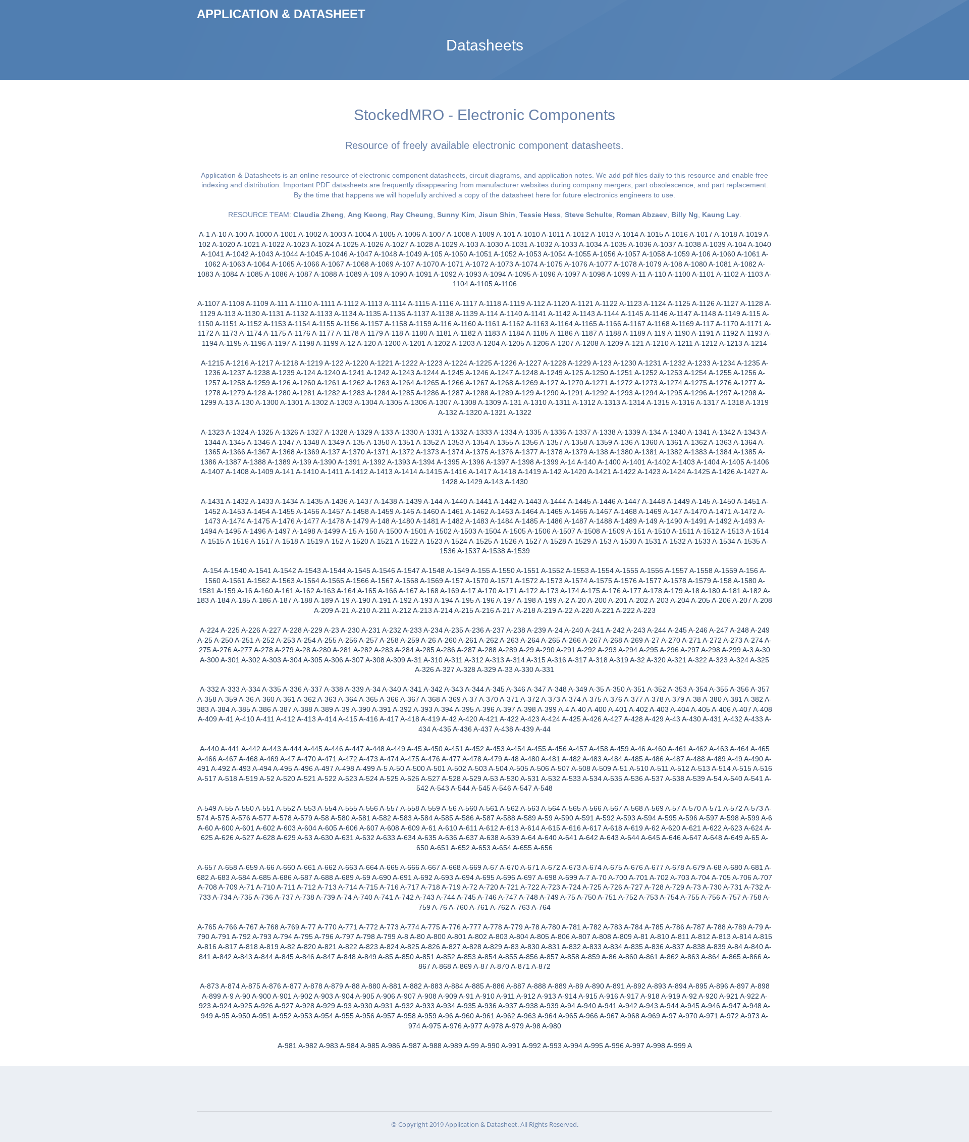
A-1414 (405, 472)
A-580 (340, 818)
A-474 (389, 759)
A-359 (227, 699)
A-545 (481, 788)
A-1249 (551, 373)
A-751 (607, 897)
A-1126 (703, 303)
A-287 (466, 650)
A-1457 (332, 511)
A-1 (204, 234)
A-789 (736, 927)
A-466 (207, 759)
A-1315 (658, 402)
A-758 (752, 897)
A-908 (427, 996)
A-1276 (720, 383)
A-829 (492, 947)
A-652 (460, 848)
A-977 (472, 1026)
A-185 (240, 600)
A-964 (547, 1016)
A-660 (285, 867)
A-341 (412, 689)
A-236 (474, 630)
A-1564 (307, 581)
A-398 (526, 709)
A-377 (633, 699)
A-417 (389, 719)
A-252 (265, 640)
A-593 (625, 818)
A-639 (509, 838)
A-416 (368, 719)
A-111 (279, 303)
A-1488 (600, 521)
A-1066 (307, 264)
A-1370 (353, 452)
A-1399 (547, 462)
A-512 (679, 768)
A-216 (484, 610)
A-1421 (599, 472)
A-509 (601, 768)
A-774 (409, 927)
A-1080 (695, 264)
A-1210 (657, 343)
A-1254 (695, 373)
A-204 (679, 600)
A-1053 (530, 254)
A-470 (306, 759)
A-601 (244, 828)
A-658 (227, 867)
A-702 (659, 877)
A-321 (676, 660)
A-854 (487, 957)
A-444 (292, 749)
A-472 (347, 759)
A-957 (385, 1016)
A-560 (467, 808)
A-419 (430, 719)
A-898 (760, 986)
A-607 (369, 828)
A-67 (490, 867)
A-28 (302, 650)
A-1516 (237, 541)
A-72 (469, 887)
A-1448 (653, 501)
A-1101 (703, 274)
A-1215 (212, 363)
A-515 (741, 768)
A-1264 (402, 383)
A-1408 (237, 472)
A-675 (612, 867)
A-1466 (575, 511)
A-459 (619, 749)
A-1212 (706, 343)
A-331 (544, 669)
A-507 (560, 768)
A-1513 (732, 531)
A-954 (323, 1016)
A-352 (656, 689)
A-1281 (303, 393)
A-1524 (455, 541)
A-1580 (745, 581)
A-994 (572, 1046)
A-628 (265, 838)
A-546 (501, 788)
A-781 (571, 927)
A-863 (689, 957)
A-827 (451, 947)
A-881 (391, 986)
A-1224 (455, 363)
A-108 (672, 264)
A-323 (718, 660)
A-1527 (530, 541)
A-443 (271, 749)
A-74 (344, 897)
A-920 (708, 996)
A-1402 (658, 462)
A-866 (752, 957)
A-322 (697, 660)
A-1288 (477, 393)
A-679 (695, 867)
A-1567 (382, 581)
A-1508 (588, 531)
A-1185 (537, 333)
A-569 (654, 808)
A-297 (689, 650)
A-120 (366, 343)
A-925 (242, 1006)
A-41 (226, 719)
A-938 (528, 1006)
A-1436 (336, 501)
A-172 (528, 591)
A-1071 (452, 264)
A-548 (543, 788)
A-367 (409, 699)
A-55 (225, 808)
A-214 (443, 610)
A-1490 (670, 521)
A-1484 (501, 521)
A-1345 (233, 442)
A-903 (323, 996)
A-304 (292, 660)
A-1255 (720, 373)
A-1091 (420, 274)
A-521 (306, 778)
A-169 (449, 591)
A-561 (488, 808)
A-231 (371, 630)
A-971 (708, 1016)
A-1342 (723, 432)
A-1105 (481, 284)
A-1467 (600, 511)
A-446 (333, 749)
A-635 (427, 838)
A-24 (555, 630)
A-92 (689, 996)
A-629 (286, 838)
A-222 (625, 610)
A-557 (389, 808)
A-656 (543, 848)
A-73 (693, 887)
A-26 (428, 640)
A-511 (659, 768)
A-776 (451, 927)
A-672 (550, 867)
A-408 (762, 709)
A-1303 (341, 402)
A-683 (220, 877)
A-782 (592, 927)
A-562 (509, 808)
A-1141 (535, 313)
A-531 (530, 778)
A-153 (602, 541)
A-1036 (640, 244)
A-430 (691, 719)
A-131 (512, 402)
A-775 (430, 927)
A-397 (505, 709)
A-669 (471, 867)
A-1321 (495, 412)
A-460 (656, 749)
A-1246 (477, 373)
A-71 (246, 887)
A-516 (762, 768)
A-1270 (571, 383)
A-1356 (526, 442)
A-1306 (415, 402)
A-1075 (551, 264)
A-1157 (371, 324)
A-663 (347, 867)
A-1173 (226, 333)
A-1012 (577, 234)
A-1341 (699, 432)
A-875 (250, 986)
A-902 (302, 996)
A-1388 (254, 462)
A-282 (362, 650)
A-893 (656, 986)
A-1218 (286, 363)
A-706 (741, 877)
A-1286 (427, 393)
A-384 (220, 709)
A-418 (409, 719)
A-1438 (385, 501)
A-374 (571, 699)
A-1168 (658, 324)
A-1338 (604, 432)
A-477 (451, 759)
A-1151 (226, 324)
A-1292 (596, 393)
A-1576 (625, 581)
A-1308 (464, 402)
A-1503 (464, 531)
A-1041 (212, 254)
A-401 (617, 709)
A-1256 (745, 373)
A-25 (204, 640)
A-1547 (408, 570)
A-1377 (526, 452)
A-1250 (596, 373)
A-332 (209, 689)
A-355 (718, 689)
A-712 (306, 887)
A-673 (571, 867)
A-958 (406, 1016)
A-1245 (452, 373)
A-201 (617, 600)
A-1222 (406, 363)
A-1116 (443, 303)
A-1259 (258, 383)
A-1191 (702, 333)
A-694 (464, 877)
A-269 (633, 640)
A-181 (731, 591)
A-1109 (257, 303)
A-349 (577, 689)
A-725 (592, 887)
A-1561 (233, 581)
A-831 (550, 947)
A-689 (344, 877)
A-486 (654, 759)
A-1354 (477, 442)
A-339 (354, 689)
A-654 (501, 848)
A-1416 (455, 472)
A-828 (471, 947)
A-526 (409, 778)
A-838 (695, 947)
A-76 (439, 907)
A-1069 (382, 264)
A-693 (443, 877)
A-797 (344, 936)
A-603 (286, 828)
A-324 (738, 660)
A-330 (523, 669)
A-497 (324, 768)
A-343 (453, 689)
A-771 (347, 927)
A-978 (493, 1026)
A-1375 (477, 452)
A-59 (545, 818)
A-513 (700, 768)
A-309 (395, 660)
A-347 (536, 689)
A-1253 (670, 373)
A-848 (346, 957)
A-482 (571, 759)
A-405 (700, 709)
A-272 (712, 640)
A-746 (487, 897)
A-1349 (332, 442)
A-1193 (751, 333)
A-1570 (477, 581)
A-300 (209, 660)
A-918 (650, 996)
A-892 (635, 986)
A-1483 (477, 521)
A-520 (285, 778)
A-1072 (477, 264)
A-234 (433, 630)
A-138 (598, 452)
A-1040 (759, 244)
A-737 (284, 897)
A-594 (646, 818)
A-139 (301, 462)
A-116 (442, 324)
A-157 (454, 581)
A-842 (222, 957)
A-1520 (356, 541)
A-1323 (212, 432)
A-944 (669, 1006)
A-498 (344, 768)
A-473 (368, 759)
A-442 (250, 749)
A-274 (753, 640)
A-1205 (512, 343)
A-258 (389, 640)
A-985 (370, 1046)
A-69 (362, 877)
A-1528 (554, 541)
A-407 (741, 709)
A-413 (306, 719)
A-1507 (563, 531)
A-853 (466, 957)
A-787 (695, 927)
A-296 (669, 650)
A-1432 (237, 501)
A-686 (282, 877)
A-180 (710, 591)
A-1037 (664, 244)
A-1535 (748, 541)
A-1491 (695, 521)
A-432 (732, 719)
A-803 (498, 936)
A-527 (430, 778)
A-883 (433, 986)
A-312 (473, 660)
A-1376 (501, 452)
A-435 (441, 729)
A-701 (638, 877)
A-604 (306, 828)
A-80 (417, 936)
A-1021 (248, 244)
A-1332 (455, 432)
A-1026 (372, 244)
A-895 (698, 986)
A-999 (676, 1046)
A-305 (312, 660)
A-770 (327, 927)
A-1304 (366, 402)
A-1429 (470, 482)
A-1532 (674, 541)
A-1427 (748, 472)
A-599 (750, 818)
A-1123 (630, 303)
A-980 (551, 1026)
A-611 (468, 828)
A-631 (344, 838)
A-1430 (516, 482)
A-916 (608, 996)
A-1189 (634, 333)
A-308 (375, 660)
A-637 (468, 838)
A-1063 (233, 264)
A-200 (597, 600)
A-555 (347, 808)
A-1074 (526, 264)
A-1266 (452, 383)
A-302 (250, 660)
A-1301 (291, 402)
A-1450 (723, 501)
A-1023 (297, 244)
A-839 (716, 947)
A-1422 (624, 472)
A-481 (550, 759)
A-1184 (513, 333)
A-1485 (526, 521)
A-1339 (628, 432)
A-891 (615, 986)
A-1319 (757, 402)
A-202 (638, 600)
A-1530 (624, 541)
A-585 (443, 818)
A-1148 (704, 313)
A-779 (513, 927)
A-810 (659, 936)
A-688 (323, 877)
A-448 (375, 749)
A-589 (526, 818)
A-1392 (374, 462)
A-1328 (336, 432)
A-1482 (452, 521)
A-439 (524, 729)
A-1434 (286, 501)
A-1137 (418, 313)
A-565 (571, 808)
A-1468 (625, 511)
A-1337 (579, 432)
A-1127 (727, 303)
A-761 (479, 907)
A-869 (462, 966)
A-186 (261, 600)
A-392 (402, 709)
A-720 (488, 887)
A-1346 (258, 442)
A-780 (550, 927)
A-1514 (757, 531)
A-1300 (267, 402)
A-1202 (438, 343)
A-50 (396, 768)
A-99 (471, 1046)
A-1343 (748, 432)
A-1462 (477, 511)
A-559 (430, 808)
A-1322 (519, 412)
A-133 (383, 432)
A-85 (385, 957)
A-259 (409, 640)
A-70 (599, 877)
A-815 (762, 936)
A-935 (466, 1006)
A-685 (261, 877)
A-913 (546, 996)
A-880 (371, 986)
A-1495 (229, 531)
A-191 (381, 600)
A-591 (584, 818)
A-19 (342, 600)
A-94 (567, 1006)
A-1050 (455, 254)
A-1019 (750, 234)
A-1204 (488, 343)
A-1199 (327, 343)
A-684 (240, 877)
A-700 (617, 877)
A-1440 (455, 501)
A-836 (654, 947)
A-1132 (297, 313)
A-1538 (493, 551)
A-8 (402, 936)
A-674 (592, 867)
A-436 (462, 729)
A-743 (425, 897)
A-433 (753, 719)
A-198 (526, 600)
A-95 (222, 1016)
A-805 (539, 936)
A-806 (560, 936)
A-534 (592, 778)
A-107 (404, 264)
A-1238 (258, 373)
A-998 (655, 1046)
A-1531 (649, 541)
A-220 (584, 610)
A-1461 (452, 511)
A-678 (674, 867)
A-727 (633, 887)
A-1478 (332, 521)
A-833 (592, 947)
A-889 (557, 986)
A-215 (463, 610)
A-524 (368, 778)
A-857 (549, 957)
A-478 (471, 759)
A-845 (284, 957)
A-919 (670, 996)
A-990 (490, 1046)
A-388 (302, 709)
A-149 (648, 521)
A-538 (674, 778)
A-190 (360, 600)
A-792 (241, 936)
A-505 (518, 768)
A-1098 (593, 274)
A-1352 (427, 442)
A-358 (207, 699)
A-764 (541, 907)
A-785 (654, 927)
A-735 (242, 897)
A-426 (592, 719)
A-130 (244, 402)
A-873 (209, 986)
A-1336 (554, 432)
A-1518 (286, 541)
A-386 (261, 709)
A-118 (394, 333)
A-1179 (371, 333)
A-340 (391, 689)
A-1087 (300, 274)
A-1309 (489, 402)
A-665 (389, 867)
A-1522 (406, 541)
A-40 (578, 709)
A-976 (452, 1026)
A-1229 (579, 363)
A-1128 (751, 303)
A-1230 (624, 363)
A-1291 (571, 393)
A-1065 (283, 264)
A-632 (364, 838)
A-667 (430, 867)
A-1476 (283, 521)
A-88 (352, 986)
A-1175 (274, 333)
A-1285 (402, 393)
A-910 (485, 996)
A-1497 (279, 531)
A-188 (302, 600)
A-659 (248, 867)
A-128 (256, 393)
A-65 (752, 838)
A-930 (362, 1006)
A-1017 (701, 234)
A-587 (485, 818)
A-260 (447, 640)
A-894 (677, 986)
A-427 (612, 719)
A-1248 (526, 373)
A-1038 (689, 244)
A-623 (732, 828)
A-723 (550, 887)
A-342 (433, 689)
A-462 (698, 749)
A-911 (505, 996)
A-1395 (448, 462)
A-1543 (309, 570)
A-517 (207, 778)
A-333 (230, 689)
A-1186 (561, 333)
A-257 (368, 640)
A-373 (550, 699)
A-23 (331, 630)
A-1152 (250, 324)
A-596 (687, 818)
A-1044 (286, 254)
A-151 (635, 531)
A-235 (453, 630)
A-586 (464, 818)
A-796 (324, 936)
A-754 (669, 897)
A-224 (209, 630)
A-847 (325, 957)
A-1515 (212, 541)
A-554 (327, 808)
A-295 (648, 650)
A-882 (412, 986)
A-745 (466, 897)
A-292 (586, 650)
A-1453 (233, 511)
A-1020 (223, 244)
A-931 (383, 1006)
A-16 (244, 591)
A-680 (732, 867)
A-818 (248, 947)
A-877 (292, 986)
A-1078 (625, 264)
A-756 (710, 897)
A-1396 (472, 462)
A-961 (485, 1016)
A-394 (443, 709)
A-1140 (511, 313)
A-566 (592, 808)
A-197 (505, 600)
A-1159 (420, 324)
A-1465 (551, 511)
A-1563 (283, 581)
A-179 (673, 591)
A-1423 (649, 472)
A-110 (657, 274)
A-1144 (608, 313)
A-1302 (316, 402)
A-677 (654, 867)
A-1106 (505, 284)
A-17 (468, 591)
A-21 (342, 610)
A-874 (230, 986)
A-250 (223, 640)
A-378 (654, 699)
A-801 (456, 936)
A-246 (698, 630)
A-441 (230, 749)
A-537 (654, 778)
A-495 (282, 768)
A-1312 (584, 402)
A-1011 (553, 234)
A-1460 (427, 511)
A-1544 (334, 570)
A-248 (739, 630)
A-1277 (745, 383)
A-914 (567, 996)
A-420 (467, 719)
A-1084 (226, 274)
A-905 (364, 996)
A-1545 (358, 570)
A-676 (633, 867)
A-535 (612, 778)
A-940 (586, 1006)
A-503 (477, 768)
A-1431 (212, 501)
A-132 (447, 412)
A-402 (638, 709)
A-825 (409, 947)
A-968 (629, 1016)
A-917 (629, 996)
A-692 (423, 877)
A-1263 (378, 383)
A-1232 (674, 363)
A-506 (539, 768)
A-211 (381, 610)
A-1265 (427, 383)
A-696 (505, 877)
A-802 (477, 936)
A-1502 (440, 531)
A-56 (449, 808)
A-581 (360, 818)
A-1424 (673, 472)
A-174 (569, 591)
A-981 (287, 1046)
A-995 (593, 1046)
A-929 (325, 1006)
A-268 (612, 640)
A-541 (753, 778)
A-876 (271, 986)
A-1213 (730, 343)
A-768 (269, 927)
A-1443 (530, 501)
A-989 (452, 1046)
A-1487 (575, 521)
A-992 (531, 1046)
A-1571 (501, 581)
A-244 (656, 630)
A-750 (586, 897)
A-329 (486, 669)
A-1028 (421, 244)
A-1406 (757, 462)
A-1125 (679, 303)
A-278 (263, 650)
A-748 (528, 897)
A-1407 (212, 472)
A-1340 (674, 432)
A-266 (571, 640)
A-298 (710, 650)
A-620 (670, 828)
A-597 (708, 818)
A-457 (577, 749)
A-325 (759, 660)
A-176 (611, 591)
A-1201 (413, 343)
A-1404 (708, 462)
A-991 (510, 1046)
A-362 (306, 699)
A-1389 (279, 462)
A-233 (412, 630)
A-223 (646, 610)
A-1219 (311, 363)
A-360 (265, 699)
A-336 (292, 689)
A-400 (597, 709)
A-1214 (755, 343)
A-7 (584, 877)
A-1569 (431, 581)
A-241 (594, 630)
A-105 (433, 254)
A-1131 (272, 313)
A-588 (505, 818)
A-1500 (390, 531)
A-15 (349, 531)
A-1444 (554, 501)
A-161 (284, 591)
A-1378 (551, 452)
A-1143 (583, 313)
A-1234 (723, 363)
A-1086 (276, 274)
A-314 (515, 660)
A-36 (246, 699)
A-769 (289, 927)
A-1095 (519, 274)
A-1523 (431, 541)
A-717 (409, 887)
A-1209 (611, 343)
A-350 (615, 689)
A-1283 (353, 393)
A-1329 (360, 432)
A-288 (487, 650)
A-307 (354, 660)
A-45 (414, 749)
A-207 (741, 600)
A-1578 (674, 581)
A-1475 (258, 521)
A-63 (304, 838)
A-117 (704, 324)
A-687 (302, 877)
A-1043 (262, 254)
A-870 (499, 966)
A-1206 (537, 343)
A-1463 (501, 511)
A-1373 (427, 452)
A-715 (368, 887)
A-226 (250, 630)
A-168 (429, 591)
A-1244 (427, 373)
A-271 (691, 640)
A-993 (552, 1046)
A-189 (323, 600)
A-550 (244, 808)
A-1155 (323, 324)
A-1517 (262, 541)
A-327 (445, 669)
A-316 (556, 660)
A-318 (598, 660)
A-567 (612, 808)
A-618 (612, 828)
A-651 (439, 848)
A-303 (271, 660)
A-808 (601, 936)
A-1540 (235, 570)
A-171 (507, 591)
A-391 (381, 709)
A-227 (271, 630)
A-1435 (311, 501)
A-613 (509, 828)
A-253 (285, 640)
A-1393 (398, 462)
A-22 (565, 610)
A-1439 (410, 501)
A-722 (530, 887)
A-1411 (331, 472)
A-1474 (233, 521)
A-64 (528, 838)
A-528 (451, 778)
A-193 (423, 600)
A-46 (637, 749)
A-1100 (679, 274)
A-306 (333, 660)
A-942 (627, 1006)
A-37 (469, 699)
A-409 (207, 719)
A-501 (436, 768)
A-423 (530, 719)
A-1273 (646, 383)
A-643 (609, 838)
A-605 (327, 828)
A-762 (499, 907)
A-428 (633, 719)
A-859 (590, 957)
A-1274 (670, 383)
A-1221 (381, 363)
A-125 (573, 373)
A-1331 (431, 432)
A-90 (242, 996)
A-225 (230, 630)
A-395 (464, 709)
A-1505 (514, 531)
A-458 (598, 749)
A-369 (451, 699)
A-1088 (325, 274)
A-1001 (285, 234)
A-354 (698, 689)
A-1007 (433, 234)
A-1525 (480, 541)
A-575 (220, 818)
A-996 (614, 1046)
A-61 (429, 828)
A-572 (732, 808)
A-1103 (751, 274)
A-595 (667, 818)
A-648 (712, 838)
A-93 (344, 1006)
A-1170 (727, 324)
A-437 (483, 729)
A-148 (380, 521)
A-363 (327, 699)
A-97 (669, 1016)
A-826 (430, 947)
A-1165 (585, 324)
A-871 (520, 966)
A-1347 (283, 442)
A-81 (641, 936)
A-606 (348, 828)
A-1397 (497, 462)
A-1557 (676, 570)
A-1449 (678, 501)
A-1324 (237, 432)
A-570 (691, 808)
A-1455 (283, 511)
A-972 (729, 1016)
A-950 (240, 1016)
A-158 (722, 581)
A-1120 (558, 303)
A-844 (263, 957)
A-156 (748, 570)
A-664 (368, 867)
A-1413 (381, 472)
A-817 (227, 947)
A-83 (511, 947)
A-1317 (707, 402)
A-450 (433, 749)
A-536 (633, 778)
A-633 (385, 838)
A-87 (481, 966)
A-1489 (625, 521)
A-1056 (604, 254)
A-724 (571, 887)
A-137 (330, 452)
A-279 (284, 650)
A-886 (495, 986)
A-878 (312, 986)
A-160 (263, 591)
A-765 (207, 927)
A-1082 (745, 264)
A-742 (404, 897)
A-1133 (321, 313)
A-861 (648, 957)
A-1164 (561, 324)
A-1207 (562, 343)
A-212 (401, 610)
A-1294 (646, 393)
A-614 (530, 828)
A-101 (505, 234)
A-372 (530, 699)
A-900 (261, 996)
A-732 (753, 887)
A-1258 (233, 383)
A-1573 (551, 581)
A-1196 (254, 343)
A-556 (368, 808)
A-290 (545, 650)
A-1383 (695, 452)
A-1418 (504, 472)
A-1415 (430, 472)
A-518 (227, 778)
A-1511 (683, 531)
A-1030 (491, 244)
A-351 (635, 689)
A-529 (471, 778)
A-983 (328, 1046)
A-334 (250, 689)
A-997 (634, 1046)
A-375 (592, 699)
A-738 (304, 897)
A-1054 (554, 254)
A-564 (550, 808)
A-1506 (539, 531)
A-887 (515, 986)
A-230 (350, 630)
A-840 (753, 947)
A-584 (423, 818)
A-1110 (301, 303)
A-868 (441, 966)
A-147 (672, 511)
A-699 (567, 877)
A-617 (592, 828)
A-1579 (699, 581)
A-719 (451, 887)
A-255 (327, 640)
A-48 (511, 759)
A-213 (422, 610)
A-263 (509, 640)
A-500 (415, 768)
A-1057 (628, 254)
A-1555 (626, 570)
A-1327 (311, 432)
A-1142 (559, 313)
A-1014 (626, 234)
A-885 (474, 986)
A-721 (509, 887)
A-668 (451, 867)
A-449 (395, 749)
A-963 (526, 1016)
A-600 (224, 828)
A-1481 (427, 521)
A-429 (654, 719)
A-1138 (442, 313)
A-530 (509, 778)
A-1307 (440, 402)
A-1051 (480, 254)
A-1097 (568, 274)
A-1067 (332, 264)
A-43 (672, 719)
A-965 (567, 1016)
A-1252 (646, 373)
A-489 (716, 759)
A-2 (563, 600)
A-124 (305, 373)
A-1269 (526, 383)
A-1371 (378, 452)
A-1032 (541, 244)
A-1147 (680, 313)
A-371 (509, 699)
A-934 (445, 1006)
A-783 (612, 927)
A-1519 (311, 541)
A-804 (518, 936)
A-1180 (416, 333)
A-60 (205, 828)
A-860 (627, 957)
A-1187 (585, 333)
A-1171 (751, 324)
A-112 (535, 303)
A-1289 (501, 393)
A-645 (650, 838)
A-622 (712, 828)
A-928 (304, 1006)
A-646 (671, 838)
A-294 (627, 650)
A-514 (721, 768)
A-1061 (748, 254)
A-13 (225, 402)
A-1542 (284, 570)
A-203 (659, 600)
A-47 (287, 759)
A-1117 (466, 303)
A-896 (718, 986)
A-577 (261, 818)
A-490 (753, 759)
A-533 (571, 778)
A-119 (656, 333)
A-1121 (582, 303)
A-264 (530, 640)
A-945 (689, 1006)
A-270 (670, 640)
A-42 (449, 719)
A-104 (736, 244)
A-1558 (701, 570)
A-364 (347, 699)
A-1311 (559, 402)
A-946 (710, 1006)
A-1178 (347, 333)
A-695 (485, 877)
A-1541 (260, 570)
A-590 (563, 818)
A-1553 (577, 570)
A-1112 (348, 303)
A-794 (282, 936)
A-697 (526, 877)
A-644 (629, 838)
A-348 (557, 689)
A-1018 (725, 234)
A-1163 (537, 324)
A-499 (365, 768)
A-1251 (621, 373)
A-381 (732, 699)
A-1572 (526, 581)
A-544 (460, 788)
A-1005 (384, 234)
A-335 (271, 689)
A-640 (547, 838)
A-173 (549, 591)
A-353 (677, 689)
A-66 (267, 867)
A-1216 (237, 363)
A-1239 (283, 373)
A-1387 (229, 462)
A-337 (312, 689)
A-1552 (552, 570)
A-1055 (579, 254)
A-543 (439, 788)
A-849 (366, 957)
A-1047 (360, 254)
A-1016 (676, 234)
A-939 (549, 1006)
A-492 (220, 768)
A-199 (547, 600)
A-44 (543, 729)
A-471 (327, 759)
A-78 (532, 927)
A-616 (571, 828)
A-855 (507, 957)
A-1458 (357, 511)
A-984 (349, 1046)
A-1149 (729, 313)
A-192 (402, 600)
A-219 (546, 610)
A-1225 (480, 363)
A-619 (633, 828)
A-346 (515, 689)
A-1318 (732, 402)
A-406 (721, 709)
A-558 (409, 808)
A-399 (547, 709)
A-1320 (470, 412)
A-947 (731, 1006)
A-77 (308, 927)
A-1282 (328, 393)
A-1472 (745, 511)
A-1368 (283, 452)
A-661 (306, 867)
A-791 (220, 936)
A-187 (282, 600)
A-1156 (347, 324)
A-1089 (350, 274)
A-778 (492, 927)
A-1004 (359, 234)
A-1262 (353, 383)
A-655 (522, 848)
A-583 (402, 818)
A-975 (431, 1026)
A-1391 (349, 462)
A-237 (495, 630)
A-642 (588, 838)
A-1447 (628, 501)
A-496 (303, 768)
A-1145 (632, 313)
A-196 (485, 600)
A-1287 (452, 393)
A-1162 (513, 324)
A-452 (474, 749)
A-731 (732, 887)
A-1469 (650, 511)
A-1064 (258, 264)
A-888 (536, 986)
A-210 (360, 610)
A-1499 (328, 531)
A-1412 (356, 472)
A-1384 (720, 452)
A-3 (747, 650)
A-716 (389, 887)
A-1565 (332, 581)
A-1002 (309, 234)
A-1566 (357, 581)
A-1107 (208, 303)
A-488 (695, 759)
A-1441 (480, 501)
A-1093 (469, 274)
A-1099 (618, 274)
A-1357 (551, 442)
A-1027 (396, 244)
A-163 (325, 591)
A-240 (573, 630)
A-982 (307, 1046)
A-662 (327, 867)
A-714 (347, 887)
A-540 (732, 778)
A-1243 (402, 373)
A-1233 (699, 363)
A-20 (578, 600)
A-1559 (725, 570)
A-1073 (501, 264)
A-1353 (452, 442)
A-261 (467, 640)
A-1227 (530, 363)
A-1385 (745, 452)
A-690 (381, 877)
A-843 (242, 957)
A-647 (692, 838)
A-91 (466, 996)
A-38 (693, 699)
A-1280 (279, 393)
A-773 (389, 927)
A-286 (445, 650)
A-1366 (233, 452)
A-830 (530, 947)
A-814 (741, 936)
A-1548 (433, 570)
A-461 (677, 749)
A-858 (569, 957)
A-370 (488, 699)
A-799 (386, 936)
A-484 (612, 759)
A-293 (607, 650)
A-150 (368, 531)
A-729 (674, 887)
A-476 (430, 759)
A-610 (447, 828)
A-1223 (431, 363)
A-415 (347, 719)
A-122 (334, 363)
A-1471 (720, 511)
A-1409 (262, 472)
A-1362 (695, 442)
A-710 (265, 887)
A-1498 (303, 531)
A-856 (528, 957)
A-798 (365, 936)
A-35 (596, 689)
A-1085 (251, 274)
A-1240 (328, 373)
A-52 (267, 778)
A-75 (567, 897)
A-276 (222, 650)
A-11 (638, 274)
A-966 (588, 1016)
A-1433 (262, 501)
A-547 (522, 788)
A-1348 (307, 442)
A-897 (739, 986)
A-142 (552, 472)
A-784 (633, 927)
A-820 (306, 947)
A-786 (674, 927)
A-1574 (575, 581)
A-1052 (505, 254)
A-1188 (610, 333)
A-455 (536, 749)
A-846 (304, 957)
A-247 (718, 630)
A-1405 (732, 462)
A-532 (550, 778)
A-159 (226, 591)
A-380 (712, 699)
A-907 (406, 996)
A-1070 (427, 264)
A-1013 (602, 234)
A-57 (672, 808)
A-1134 (345, 313)
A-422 (509, 719)
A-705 (721, 877)
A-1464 (526, 511)
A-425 (571, 719)
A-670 (509, 867)
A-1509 (613, 531)
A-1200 (389, 343)
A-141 (284, 472)
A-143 (493, 482)
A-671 (530, 867)
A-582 (381, 818)
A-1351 (402, 442)
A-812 (700, 936)
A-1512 (707, 531)
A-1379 (575, 452)
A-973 (750, 1016)
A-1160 (464, 324)
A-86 (609, 957)
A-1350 (378, 442)
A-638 (489, 838)
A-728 (654, 887)
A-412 (285, 719)
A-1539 (518, 551)
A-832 (571, 947)
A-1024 (322, 244)
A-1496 (254, 531)
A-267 (592, 640)
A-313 (494, 660)
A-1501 (415, 531)
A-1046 (336, 254)
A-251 (244, 640)
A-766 (227, 927)
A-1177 (323, 333)
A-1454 (258, 511)
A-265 (550, 640)
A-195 (464, 600)
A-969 (650, 1016)
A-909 (447, 996)
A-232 (391, 630)
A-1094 (494, 274)
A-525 (389, 778)
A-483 (592, 759)
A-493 (241, 768)
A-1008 (458, 234)
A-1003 (334, 234)
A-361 (285, 699)
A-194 (443, 600)
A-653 (481, 848)
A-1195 (230, 343)
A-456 (557, 749)
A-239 (536, 630)
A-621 (691, 828)
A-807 (580, 936)
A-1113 (371, 303)
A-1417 (480, 472)
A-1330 (406, 432)
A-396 (485, 709)
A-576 (240, 818)
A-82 (287, 947)
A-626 (224, 838)
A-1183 (488, 333)
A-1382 (670, 452)
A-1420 (574, 472)
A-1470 (695, 511)
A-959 (427, 1016)
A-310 (433, 660)
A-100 (237, 234)
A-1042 (237, 254)
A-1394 (423, 462)
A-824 (389, 947)
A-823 (368, 947)
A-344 (474, 689)
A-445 (312, 749)
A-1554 (602, 570)
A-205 (700, 600)
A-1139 (466, 313)
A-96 (445, 1016)
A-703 (679, 877)
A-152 (334, 541)
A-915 (588, 996)
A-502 (456, 768)
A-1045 (311, 254)
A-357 (760, 689)
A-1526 (505, 541)
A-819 (269, 947)
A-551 (265, 808)
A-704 (700, 877)
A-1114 (395, 303)
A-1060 (723, 254)
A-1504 (489, 531)
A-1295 (670, 393)
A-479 (492, 759)
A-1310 (535, 402)
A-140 (586, 462)
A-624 (753, 828)
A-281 (342, 650)
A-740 (362, 897)
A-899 (211, 996)
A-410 (244, 719)
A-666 (409, 867)
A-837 (674, 947)
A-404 (679, 709)
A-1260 (303, 383)
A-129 (524, 393)
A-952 (282, 1016)
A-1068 (357, 264)
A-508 (580, 768)
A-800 (436, 936)
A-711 (286, 887)
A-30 (762, 650)
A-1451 (748, 501)
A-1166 (610, 324)
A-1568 (406, 581)
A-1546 (383, 570)
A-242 (615, 630)
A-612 (488, 828)
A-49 (734, 759)
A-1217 (262, 363)
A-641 (567, 838)
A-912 (525, 996)
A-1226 (505, 363)
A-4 (563, 709)
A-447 (354, 749)
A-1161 (488, 324)
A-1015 (651, 234)
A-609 (410, 828)
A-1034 (590, 244)
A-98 (533, 1026)
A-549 (207, 808)
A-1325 (262, 432)
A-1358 (575, 442)
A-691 (402, 877)
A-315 (536, 660)
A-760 (458, 907)
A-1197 (278, 343)
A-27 (652, 640)
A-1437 (360, 501)
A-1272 (621, 383)
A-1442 (505, 501)
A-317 (577, 660)
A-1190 (678, 333)
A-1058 (653, 254)
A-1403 (683, 462)
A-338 (333, 689)
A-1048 (385, 254)
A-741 (383, 897)
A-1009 (483, 234)
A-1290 (547, 393)
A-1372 (402, 452)
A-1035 (615, 244)
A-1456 (307, 511)
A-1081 (720, 264)
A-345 (495, 689)
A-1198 (303, 343)
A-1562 (258, 581)
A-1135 (369, 313)
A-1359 (600, 442)
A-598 (729, 818)
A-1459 (382, 511)
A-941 (607, 1006)
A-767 (248, 927)
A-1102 (727, 274)
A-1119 (514, 303)
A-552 (285, 808)
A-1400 (609, 462)
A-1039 (714, 244)
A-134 (651, 432)
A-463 (718, 749)
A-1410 (307, 472)
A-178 (652, 591)
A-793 (262, 936)
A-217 (505, 610)
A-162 (304, 591)
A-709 (228, 887)
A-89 (575, 986)
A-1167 (634, 324)
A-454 (515, 749)
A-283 (383, 650)
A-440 (209, 749)
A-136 (623, 442)
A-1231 (649, 363)
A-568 (633, 808)
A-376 (612, 699)
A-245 (677, 630)
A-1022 (273, 244)
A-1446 (604, 501)
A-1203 (463, 343)
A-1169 (682, 324)
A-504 (498, 768)
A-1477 (307, 521)
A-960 (464, 1016)
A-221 (604, 610)
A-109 (373, 274)
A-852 (445, 957)
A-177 (631, 591)
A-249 (760, 630)
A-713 (327, 887)
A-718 (430, 887)
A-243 (635, 630)
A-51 (620, 768)
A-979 (514, 1026)
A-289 (507, 650)
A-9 (228, 996)
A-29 (526, 650)
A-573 (753, 808)
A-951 (261, 1016)
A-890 (594, 986)
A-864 (710, 957)
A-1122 (606, 303)
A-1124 (654, 303)
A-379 (674, 699)
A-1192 (727, 333)
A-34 (373, 689)
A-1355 (501, 442)
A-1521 (381, 541)
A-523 (347, 778)
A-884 (453, 986)
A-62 (652, 828)
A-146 (404, 511)
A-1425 (698, 472)
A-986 (390, 1046)
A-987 (411, 1046)
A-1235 (748, 363)
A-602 (265, 828)
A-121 (634, 343)
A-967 (609, 1016)
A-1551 (528, 570)
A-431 (712, 719)
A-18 (691, 591)
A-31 (414, 660)
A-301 (230, 660)
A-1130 (248, 313)
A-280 (321, 650)
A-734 (222, 897)
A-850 (404, 957)
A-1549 (457, 570)
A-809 (622, 936)
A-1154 (299, 324)
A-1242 (378, 373)
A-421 (488, 719)
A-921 (728, 996)
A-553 (306, 808)
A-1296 (695, 393)
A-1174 (250, 333)
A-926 (263, 1006)
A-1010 (528, 234)
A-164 (346, 591)
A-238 (515, 630)
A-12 (347, 343)
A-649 (733, 838)
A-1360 (646, 442)
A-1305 (390, 402)
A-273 (732, 640)
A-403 (659, 709)
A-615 (550, 828)
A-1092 (445, 274)
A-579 (302, 818)
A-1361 (670, 442)
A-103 (468, 244)
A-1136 (394, 313)
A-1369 (307, 452)
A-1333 (480, 432)
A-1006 (408, 234)
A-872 (541, 966)
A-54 (714, 778)
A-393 (423, 709)
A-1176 (299, 333)
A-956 (364, 1016)
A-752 (627, 897)
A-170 (487, 591)
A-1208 (587, 343)
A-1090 (395, 274)
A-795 (303, 936)
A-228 (292, 630)
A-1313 (608, 402)
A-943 (648, 1006)
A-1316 (682, 402)
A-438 (503, 729)
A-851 (425, 957)
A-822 (347, 947)
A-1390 (324, 462)
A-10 (219, 234)
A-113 (226, 313)
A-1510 (658, 531)
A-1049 (410, 254)
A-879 (333, 986)
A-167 (408, 591)
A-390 (360, 709)
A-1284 (378, 393)
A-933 (425, 1006)
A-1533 (699, 541)
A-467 (227, 759)
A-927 (284, 1006)
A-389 (323, 709)
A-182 (752, 591)
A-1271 (596, 383)
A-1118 (490, 303)
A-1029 (446, 244)
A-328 (465, 669)
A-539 (695, 778)
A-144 (433, 501)
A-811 (680, 936)
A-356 (739, 689)
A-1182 (464, 333)
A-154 (212, 570)
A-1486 (551, 521)
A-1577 (650, 581)
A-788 (716, 927)
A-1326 (286, 432)
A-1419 (529, 472)
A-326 (424, 669)
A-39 (342, 709)
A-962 (505, 1016)
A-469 (269, 759)
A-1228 (554, 363)
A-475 (409, 759)
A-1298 (745, 393)
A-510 (639, 768)
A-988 (432, 1046)
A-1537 (468, 551)
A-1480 (402, 521)
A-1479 (357, 521)
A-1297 (720, 393)
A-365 (368, 699)
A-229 (312, 630)
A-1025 (347, 244)
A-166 (387, 591)
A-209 (323, 610)
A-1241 (353, 373)
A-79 (755, 927)
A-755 (689, 897)
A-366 (389, 699)
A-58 (321, 818)
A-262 (488, 640)
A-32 (637, 660)
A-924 (222, 1006)
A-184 (220, 600)
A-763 (520, 907)
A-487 (674, 759)
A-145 (701, 501)
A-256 (347, 640)
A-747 (507, 897)
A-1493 (745, 521)
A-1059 (678, 254)
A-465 (760, 749)
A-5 (382, 768)
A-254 (306, 640)
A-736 (263, 897)
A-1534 (723, 541)
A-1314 (633, 402)
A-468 (248, 759)
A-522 (327, 778)
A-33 (505, 669)
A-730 (712, 887)
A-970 (687, 1016)
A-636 (447, 838)
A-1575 (600, 581)
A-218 (525, 610)
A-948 (752, 1006)
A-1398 (522, 462)
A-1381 (646, 452)
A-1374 (452, 452)
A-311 (453, 660)
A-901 (282, 996)
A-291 (565, 650)
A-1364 (745, 442)
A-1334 (505, 432)
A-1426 (723, 472)
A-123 (602, 363)
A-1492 (720, 521)
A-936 (487, 1006)
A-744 (445, 897)
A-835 (633, 947)
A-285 (425, 650)
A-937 (507, 1006)
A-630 (323, 838)
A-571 (712, 808)
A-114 (488, 313)
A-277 (242, 650)
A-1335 (530, 432)
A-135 (355, 442)
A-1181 (440, 333)
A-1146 (656, 313)
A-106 (701, 254)
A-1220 (356, 363)
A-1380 (621, 452)
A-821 (327, 947)
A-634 (406, 838)
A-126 (281, 383)
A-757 (731, 897)
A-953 (302, 1016)
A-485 (633, 759)
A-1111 (324, 303)
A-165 (366, 591)
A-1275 (695, 383)
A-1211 (681, 343)
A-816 (207, 947)
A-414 (327, 719)
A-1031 (516, 244)
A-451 (453, 749)
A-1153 (274, 324)
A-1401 (633, 462)
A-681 (753, 867)
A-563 (530, 808)
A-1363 (720, 442)
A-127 (549, 383)
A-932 (404, 1006)
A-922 (749, 996)
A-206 (721, 600)
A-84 (734, 947)
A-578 (282, 818)
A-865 (731, 957)
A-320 (656, 660)
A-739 (325, 897)
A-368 (430, 699)
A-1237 (233, 373)
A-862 (669, 957)
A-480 (530, 759)
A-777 (471, 927)
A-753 (648, 897)
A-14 (567, 462)
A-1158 (396, 324)
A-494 (262, 768)
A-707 (762, 877)
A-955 (344, 1016)
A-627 (244, 838)
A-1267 (477, 383)
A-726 (612, 887)
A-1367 (258, 452)
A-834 (612, 947)
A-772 (368, 927)
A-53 (490, 778)
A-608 (389, 828)
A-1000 (260, 234)
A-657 (207, 867)
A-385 (240, 709)
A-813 (721, 936)
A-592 (605, 818)
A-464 (739, 749)
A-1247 (501, 373)
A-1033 (565, 244)
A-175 (590, 591)
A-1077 (600, 264)
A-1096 (544, 274)
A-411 (265, 719)
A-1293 (621, 393)
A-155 (480, 570)
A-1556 (651, 570)
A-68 (714, 867)
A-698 (547, 877)
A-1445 (579, 501)
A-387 (282, 709)
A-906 (385, 996)
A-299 (731, 650)
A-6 (766, 818)
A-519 (248, 778)
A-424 (550, 719)
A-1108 (233, 303)
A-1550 (503, 570)
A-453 (495, 749)
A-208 (762, 600)
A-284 (404, 650)
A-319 (618, 660)
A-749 (549, 897)
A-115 (751, 313)
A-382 (753, 699)
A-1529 (579, 541)
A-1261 (328, 383)
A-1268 (501, 383)
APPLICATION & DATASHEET (281, 14)
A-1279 (233, 393)
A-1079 (650, 264)
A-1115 (419, 303)
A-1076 (575, 264)
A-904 (344, 996)
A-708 (207, 887)
